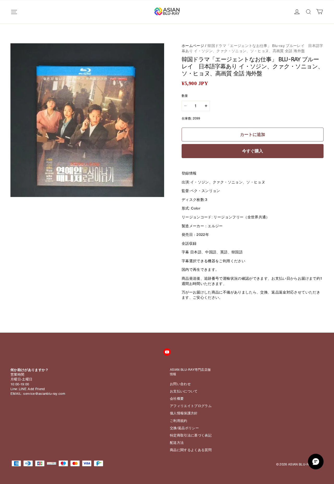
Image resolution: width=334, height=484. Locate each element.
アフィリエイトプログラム (191, 406)
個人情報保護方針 (184, 413)
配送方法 (177, 443)
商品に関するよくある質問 (191, 450)
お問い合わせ (180, 384)
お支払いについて (184, 391)
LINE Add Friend (32, 389)
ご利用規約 (178, 421)
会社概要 (177, 399)
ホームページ (193, 46)
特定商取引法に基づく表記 (191, 435)
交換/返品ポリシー (184, 428)
